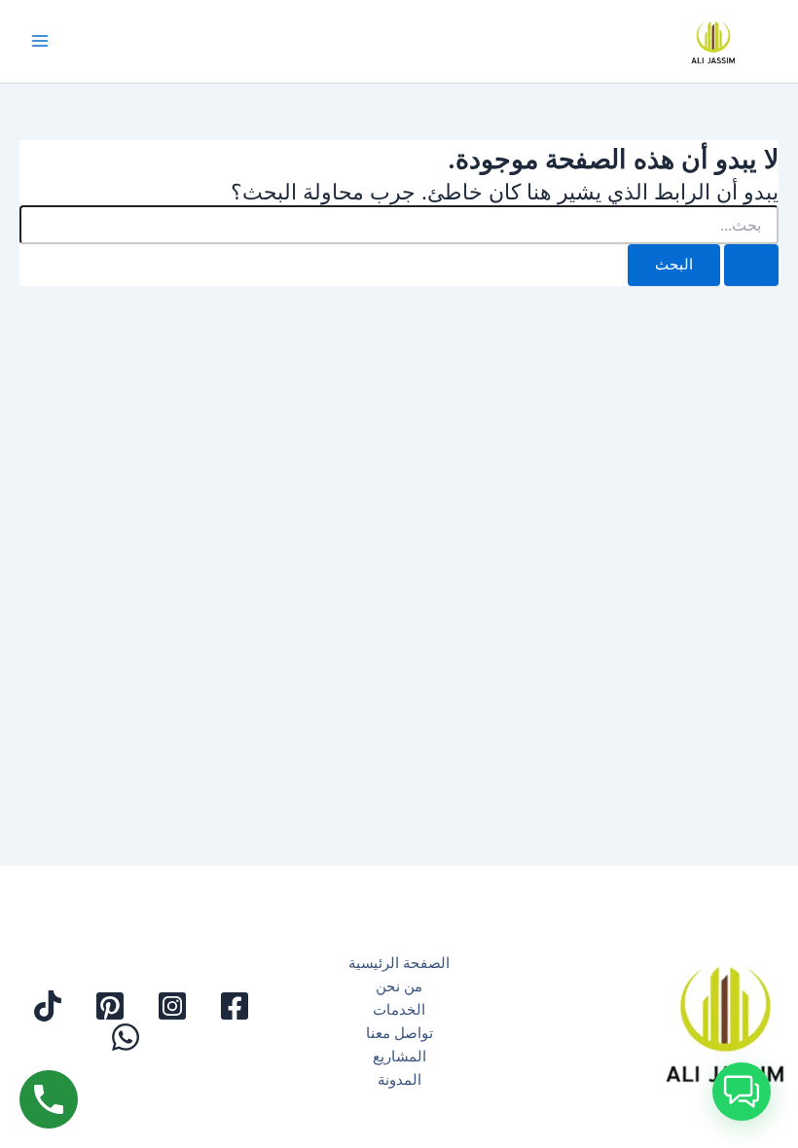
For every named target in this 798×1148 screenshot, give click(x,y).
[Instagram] (172, 1006)
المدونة (399, 1080)
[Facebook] (234, 1006)
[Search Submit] (751, 265)
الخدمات (399, 1010)
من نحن (399, 986)
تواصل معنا (399, 1033)
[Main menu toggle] (39, 41)
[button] (741, 1091)
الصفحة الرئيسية (399, 963)
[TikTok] (47, 1006)
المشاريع (399, 1056)
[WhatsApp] (125, 1037)
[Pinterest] (110, 1006)
